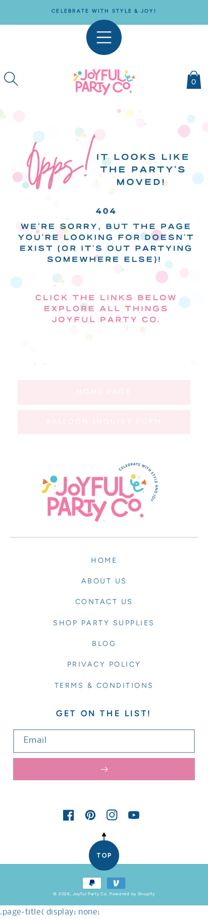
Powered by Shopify (132, 893)
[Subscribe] (104, 769)
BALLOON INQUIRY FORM (104, 421)
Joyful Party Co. (90, 893)
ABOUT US (104, 580)
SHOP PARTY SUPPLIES (104, 622)
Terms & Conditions (104, 685)
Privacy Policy (104, 664)
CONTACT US (104, 601)
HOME (104, 560)
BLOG (104, 643)
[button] (11, 79)
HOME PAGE (103, 392)
